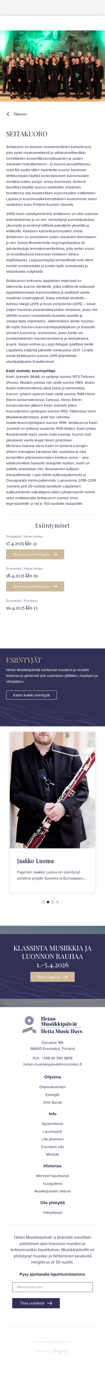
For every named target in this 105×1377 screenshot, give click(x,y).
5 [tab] (62, 902)
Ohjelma (52, 1077)
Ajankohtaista (52, 1124)
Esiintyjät (52, 1095)
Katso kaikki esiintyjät (31, 695)
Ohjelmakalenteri (52, 1087)
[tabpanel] (52, 812)
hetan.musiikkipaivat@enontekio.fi (52, 1064)
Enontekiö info (52, 1147)
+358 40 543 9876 (57, 1058)
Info (52, 1114)
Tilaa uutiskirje (32, 1303)
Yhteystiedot (52, 1212)
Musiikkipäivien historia (52, 1191)
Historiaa (52, 1166)
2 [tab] (48, 902)
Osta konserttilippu (31, 554)
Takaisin (20, 114)
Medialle (52, 1154)
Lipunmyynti (52, 1131)
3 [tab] (52, 902)
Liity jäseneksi (52, 1139)
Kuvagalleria (52, 1183)
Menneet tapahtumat (52, 1176)
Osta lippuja (48, 977)
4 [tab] (57, 902)
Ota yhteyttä (52, 1202)
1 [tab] (43, 902)
